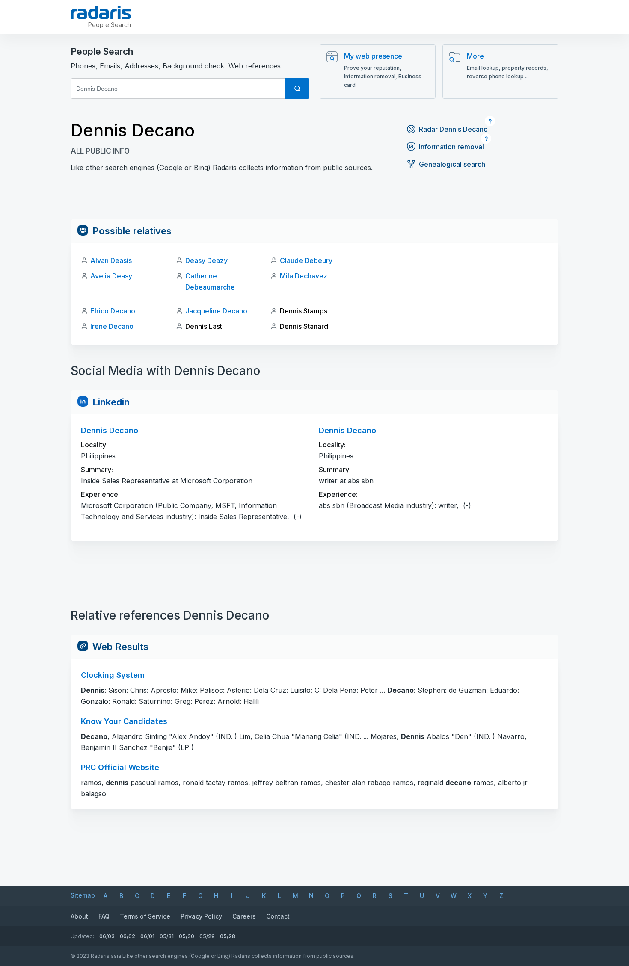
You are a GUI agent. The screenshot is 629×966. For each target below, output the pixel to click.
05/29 (207, 936)
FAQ (104, 916)
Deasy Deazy (206, 260)
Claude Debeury (306, 260)
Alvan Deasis (111, 260)
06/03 (107, 936)
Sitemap (83, 895)
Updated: (82, 936)
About (79, 916)
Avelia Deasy (111, 276)
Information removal (451, 146)
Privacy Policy (201, 916)
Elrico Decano (112, 311)
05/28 (227, 936)
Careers (244, 916)
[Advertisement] (314, 199)
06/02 (127, 936)
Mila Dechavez (303, 276)
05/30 (186, 936)
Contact (278, 916)
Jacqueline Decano (216, 311)
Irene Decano (112, 326)
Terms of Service (145, 916)
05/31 (167, 936)
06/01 (147, 936)
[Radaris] (101, 12)
